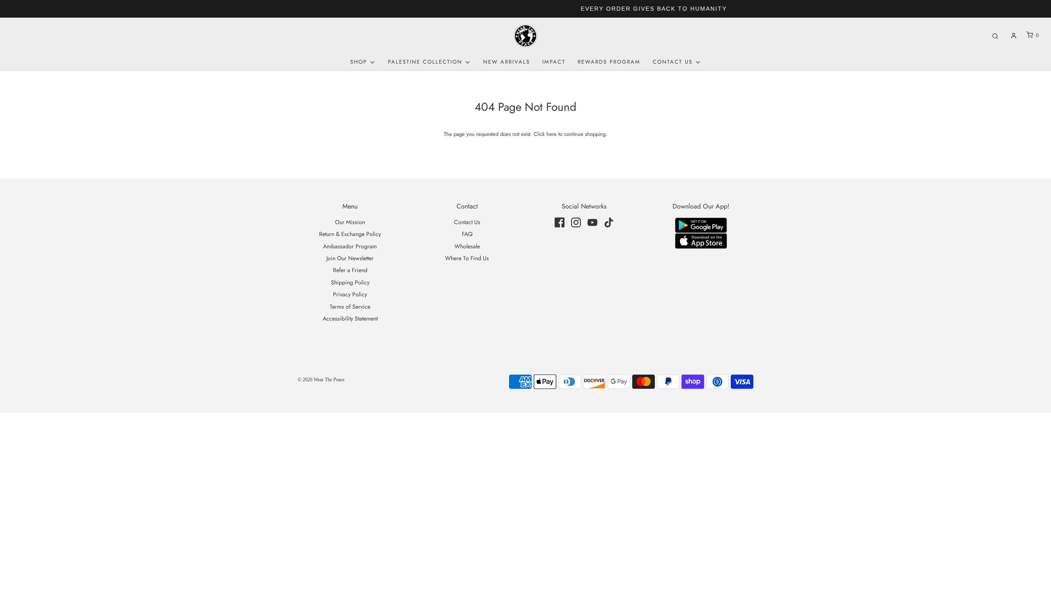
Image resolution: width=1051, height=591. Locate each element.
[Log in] (1014, 35)
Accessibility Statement (350, 318)
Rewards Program (609, 62)
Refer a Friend (350, 270)
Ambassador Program (350, 246)
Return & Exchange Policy (350, 234)
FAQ (467, 234)
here (551, 134)
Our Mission (350, 222)
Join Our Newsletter (350, 258)
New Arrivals (506, 62)
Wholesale (467, 246)
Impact (553, 62)
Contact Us (467, 222)
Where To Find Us (467, 258)
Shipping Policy (350, 282)
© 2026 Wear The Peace (321, 380)
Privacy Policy (350, 294)
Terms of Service (350, 306)
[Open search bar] (995, 35)
